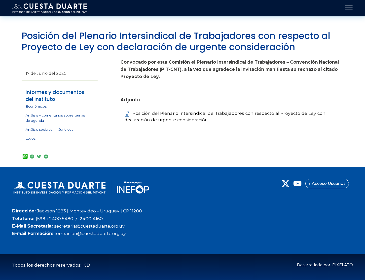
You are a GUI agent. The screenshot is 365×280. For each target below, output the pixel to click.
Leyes (31, 138)
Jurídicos (66, 129)
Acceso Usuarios (329, 183)
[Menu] (347, 8)
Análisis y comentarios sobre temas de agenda (55, 118)
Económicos (36, 106)
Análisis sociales (39, 129)
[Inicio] (49, 8)
